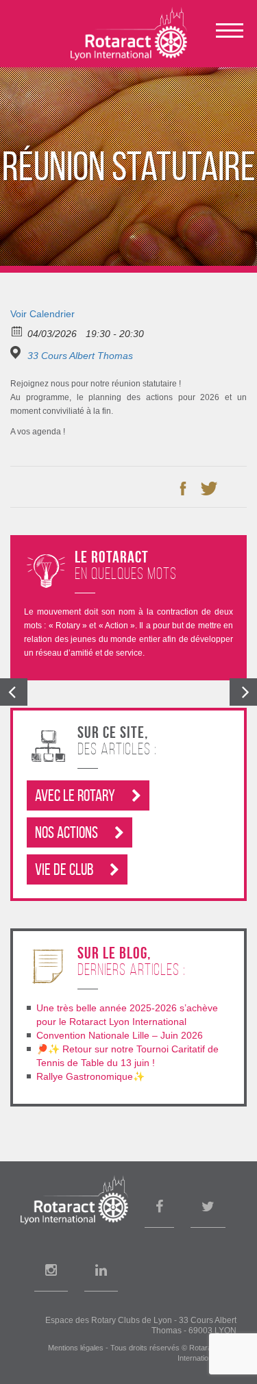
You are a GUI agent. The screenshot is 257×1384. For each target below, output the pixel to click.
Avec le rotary (76, 795)
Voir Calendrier (42, 313)
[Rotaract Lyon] (129, 33)
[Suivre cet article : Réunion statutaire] (235, 488)
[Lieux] (17, 352)
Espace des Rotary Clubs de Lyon (108, 1320)
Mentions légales (75, 1348)
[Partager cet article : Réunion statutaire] (183, 488)
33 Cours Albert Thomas (80, 355)
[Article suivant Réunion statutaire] (243, 692)
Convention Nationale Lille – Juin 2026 (119, 1035)
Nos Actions (68, 832)
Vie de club (65, 869)
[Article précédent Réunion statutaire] (13, 692)
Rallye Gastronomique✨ (90, 1076)
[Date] (17, 330)
